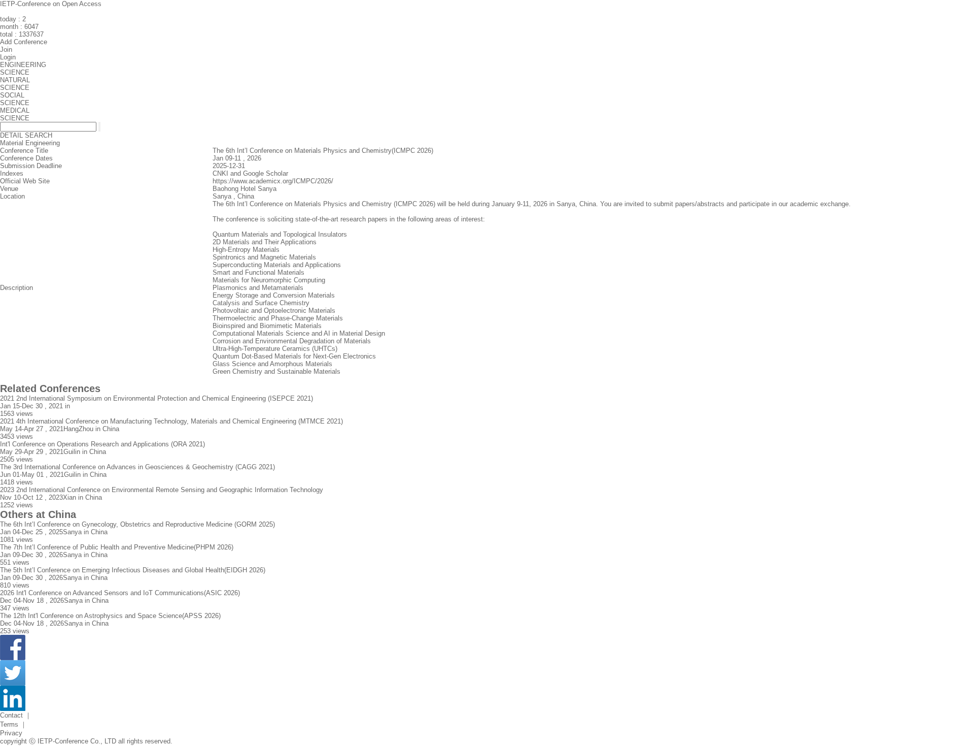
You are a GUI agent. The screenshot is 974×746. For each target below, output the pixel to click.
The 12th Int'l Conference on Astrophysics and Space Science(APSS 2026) (110, 616)
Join (6, 49)
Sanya (222, 196)
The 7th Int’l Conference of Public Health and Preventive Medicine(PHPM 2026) (116, 547)
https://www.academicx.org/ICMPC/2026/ (273, 181)
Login (8, 57)
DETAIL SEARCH (26, 135)
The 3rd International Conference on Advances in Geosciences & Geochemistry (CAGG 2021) (137, 467)
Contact (11, 715)
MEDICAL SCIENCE (14, 114)
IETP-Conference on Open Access (50, 4)
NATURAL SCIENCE (15, 83)
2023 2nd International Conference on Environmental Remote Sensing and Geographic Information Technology (161, 490)
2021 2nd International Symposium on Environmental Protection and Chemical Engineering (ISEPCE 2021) (156, 398)
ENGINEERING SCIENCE (23, 68)
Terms (9, 724)
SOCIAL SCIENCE (14, 99)
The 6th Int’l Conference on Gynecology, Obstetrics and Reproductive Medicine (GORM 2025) (137, 524)
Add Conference (23, 42)
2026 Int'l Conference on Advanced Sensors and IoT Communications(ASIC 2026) (120, 593)
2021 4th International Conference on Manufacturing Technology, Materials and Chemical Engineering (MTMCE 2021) (171, 421)
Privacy (11, 733)
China (245, 196)
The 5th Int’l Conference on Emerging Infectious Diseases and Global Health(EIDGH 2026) (132, 570)
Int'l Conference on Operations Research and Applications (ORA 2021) (102, 444)
